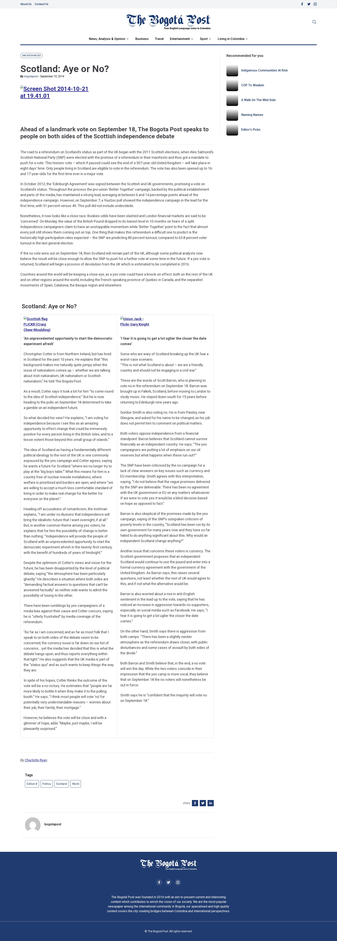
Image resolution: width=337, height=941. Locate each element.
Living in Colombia (231, 39)
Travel (159, 39)
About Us (26, 4)
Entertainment (180, 39)
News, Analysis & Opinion (107, 39)
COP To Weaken (252, 85)
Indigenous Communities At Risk (264, 70)
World (75, 783)
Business (142, 39)
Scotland (61, 783)
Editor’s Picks (251, 129)
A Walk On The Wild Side (258, 100)
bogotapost (31, 76)
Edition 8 (32, 783)
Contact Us (41, 4)
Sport (204, 39)
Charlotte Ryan (36, 760)
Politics (46, 783)
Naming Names (252, 115)
